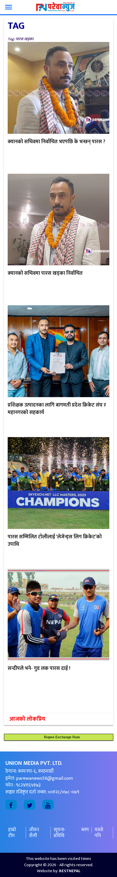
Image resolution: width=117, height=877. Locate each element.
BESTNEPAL (69, 870)
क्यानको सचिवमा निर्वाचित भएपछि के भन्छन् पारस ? (56, 142)
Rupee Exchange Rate (60, 737)
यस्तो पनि (99, 832)
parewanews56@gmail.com (44, 778)
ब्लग (85, 829)
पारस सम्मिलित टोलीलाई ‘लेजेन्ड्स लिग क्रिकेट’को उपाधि (55, 541)
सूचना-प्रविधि (60, 832)
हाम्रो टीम (12, 832)
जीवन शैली (34, 832)
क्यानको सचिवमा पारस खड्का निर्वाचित (45, 273)
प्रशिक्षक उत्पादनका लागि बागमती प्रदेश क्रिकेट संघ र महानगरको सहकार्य (57, 409)
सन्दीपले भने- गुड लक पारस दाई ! (39, 668)
